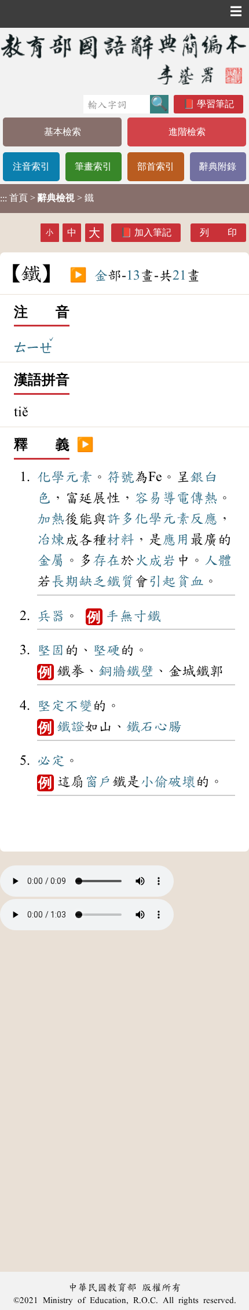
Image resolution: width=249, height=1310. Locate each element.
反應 (204, 519)
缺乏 (93, 581)
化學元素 (65, 477)
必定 (51, 761)
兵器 (51, 616)
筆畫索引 (93, 166)
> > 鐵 (47, 198)
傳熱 (204, 498)
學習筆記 (215, 104)
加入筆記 (152, 232)
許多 (120, 519)
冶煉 (51, 539)
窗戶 (98, 781)
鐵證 (71, 726)
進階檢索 (187, 132)
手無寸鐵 (133, 616)
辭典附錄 (217, 166)
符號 (120, 477)
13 (133, 275)
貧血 (190, 581)
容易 (148, 498)
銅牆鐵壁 (126, 671)
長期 (65, 581)
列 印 (218, 232)
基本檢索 (62, 132)
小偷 (154, 781)
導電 (176, 498)
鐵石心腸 (154, 726)
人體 (218, 560)
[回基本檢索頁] (124, 59)
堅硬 (106, 650)
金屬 (51, 560)
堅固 (51, 650)
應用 (176, 539)
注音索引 (31, 166)
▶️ (78, 275)
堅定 (51, 706)
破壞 (182, 781)
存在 (106, 560)
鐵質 (120, 581)
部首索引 (155, 166)
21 (179, 275)
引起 (162, 581)
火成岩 (155, 560)
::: (3, 198)
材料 (120, 539)
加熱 (51, 519)
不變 (79, 706)
